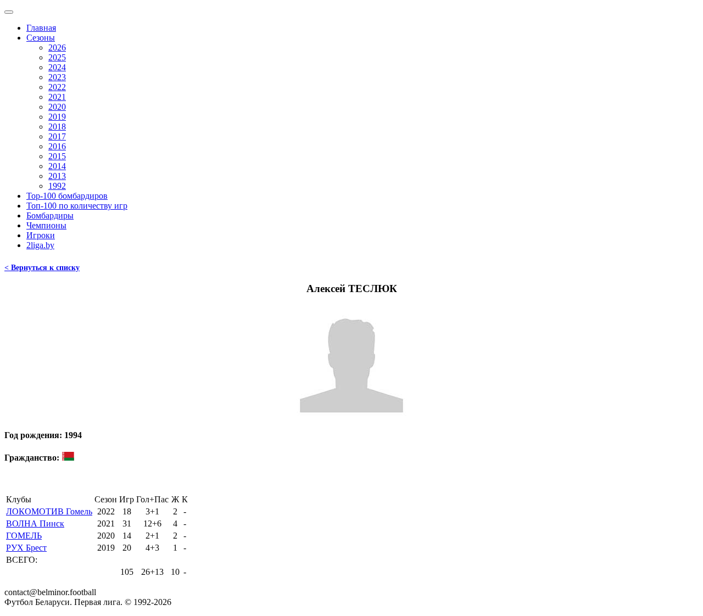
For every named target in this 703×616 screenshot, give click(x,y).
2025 (57, 57)
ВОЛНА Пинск (35, 523)
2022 (57, 87)
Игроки (40, 235)
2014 (57, 166)
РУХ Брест (26, 547)
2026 (57, 47)
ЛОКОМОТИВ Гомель (49, 511)
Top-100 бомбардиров (67, 195)
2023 (57, 77)
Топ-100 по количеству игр (76, 205)
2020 (57, 106)
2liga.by (40, 245)
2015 (57, 156)
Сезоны (40, 37)
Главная (41, 27)
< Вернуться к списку (42, 268)
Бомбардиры (50, 215)
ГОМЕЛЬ (24, 535)
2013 (57, 176)
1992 (57, 186)
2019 (57, 116)
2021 (57, 97)
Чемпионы (46, 225)
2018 (57, 126)
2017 (57, 136)
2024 (57, 67)
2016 (57, 146)
